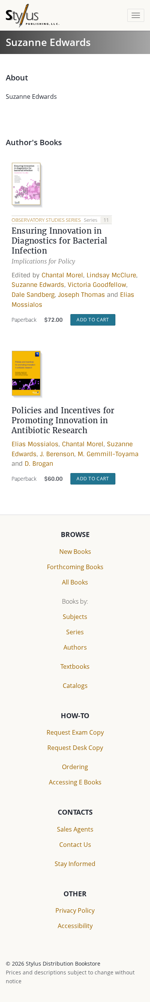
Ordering (75, 767)
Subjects (75, 616)
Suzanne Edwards (38, 285)
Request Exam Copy (75, 732)
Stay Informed (75, 864)
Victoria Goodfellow (97, 285)
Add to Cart (93, 319)
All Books (75, 582)
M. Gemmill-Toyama (108, 454)
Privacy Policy (75, 910)
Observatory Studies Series (47, 219)
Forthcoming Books (75, 567)
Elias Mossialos (35, 444)
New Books (75, 551)
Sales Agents (75, 829)
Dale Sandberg (33, 295)
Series (75, 632)
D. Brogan (39, 464)
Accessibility (75, 926)
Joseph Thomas (81, 295)
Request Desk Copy (75, 747)
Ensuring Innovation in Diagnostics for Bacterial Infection (59, 240)
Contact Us (75, 844)
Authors (75, 647)
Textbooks (75, 666)
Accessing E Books (75, 782)
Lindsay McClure (111, 275)
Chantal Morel (62, 275)
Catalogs (75, 685)
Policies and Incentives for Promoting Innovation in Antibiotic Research (63, 420)
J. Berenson (57, 454)
